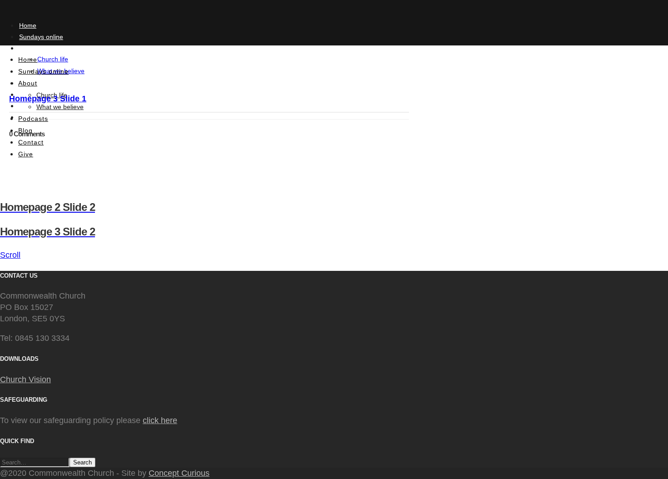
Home (27, 25)
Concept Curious (179, 473)
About (27, 48)
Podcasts (33, 118)
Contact (31, 142)
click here (160, 420)
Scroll (10, 254)
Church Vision (25, 379)
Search (82, 462)
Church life (52, 59)
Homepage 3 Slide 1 (47, 98)
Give (25, 154)
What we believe (60, 106)
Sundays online (41, 36)
